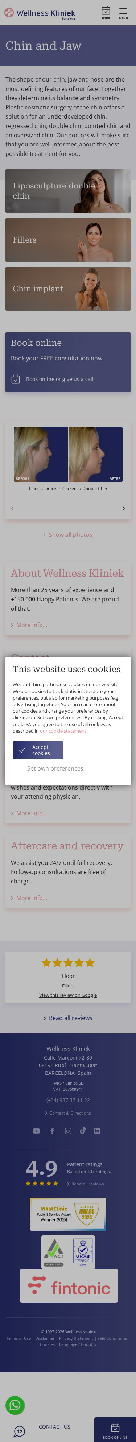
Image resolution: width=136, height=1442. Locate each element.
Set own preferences (55, 768)
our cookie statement (63, 731)
